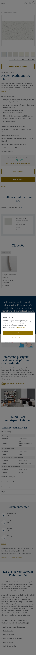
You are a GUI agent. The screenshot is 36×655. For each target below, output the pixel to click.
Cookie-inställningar (18, 338)
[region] (18, 327)
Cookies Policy (21, 327)
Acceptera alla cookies (18, 333)
